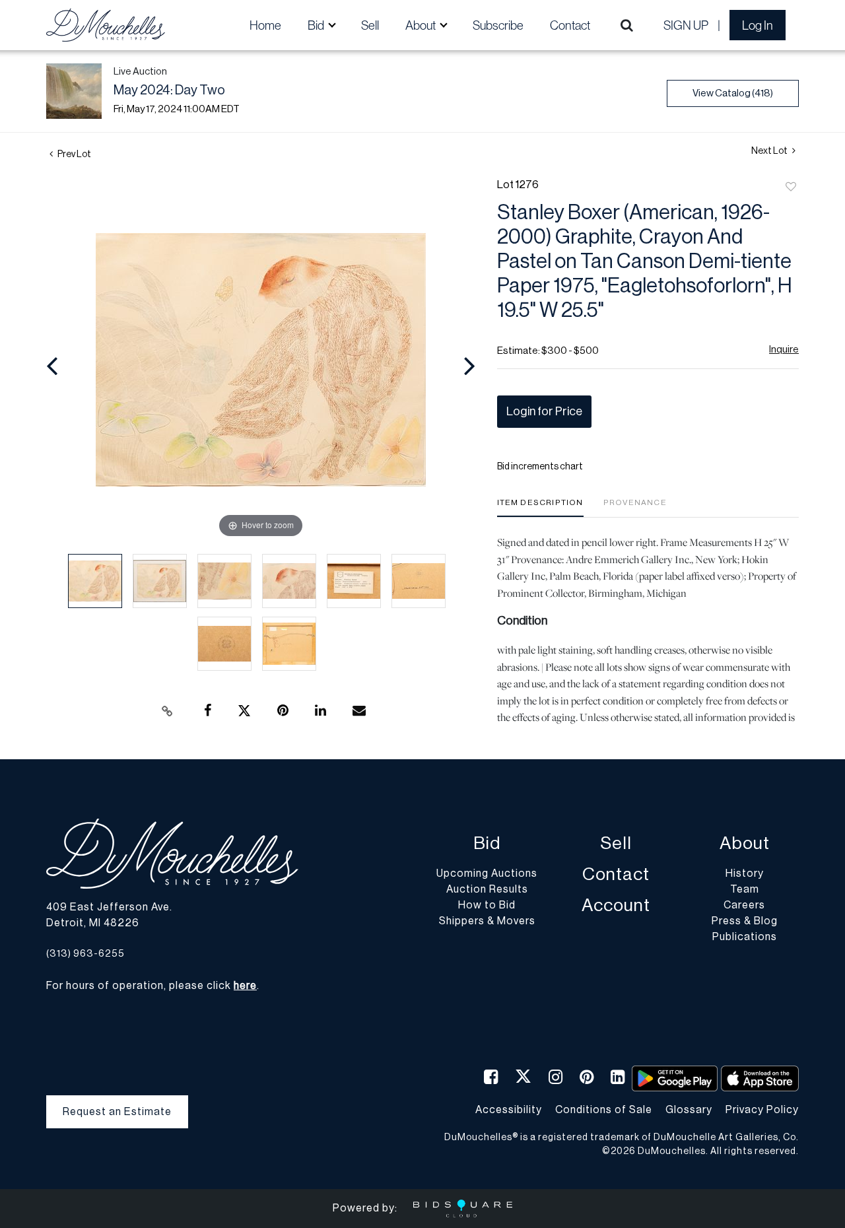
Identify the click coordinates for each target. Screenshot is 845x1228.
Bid (486, 843)
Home (265, 25)
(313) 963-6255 (85, 954)
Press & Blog (745, 921)
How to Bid (487, 905)
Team (744, 889)
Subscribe (498, 25)
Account (616, 905)
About (745, 843)
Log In (757, 25)
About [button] (421, 25)
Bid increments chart (540, 466)
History (745, 873)
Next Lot (770, 151)
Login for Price (544, 411)
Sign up (685, 25)
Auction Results (487, 889)
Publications (744, 937)
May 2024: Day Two (169, 90)
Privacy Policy (762, 1110)
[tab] (540, 507)
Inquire (784, 350)
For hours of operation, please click (151, 985)
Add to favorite (791, 187)
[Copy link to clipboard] (168, 711)
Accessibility (508, 1110)
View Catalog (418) (733, 93)
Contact (570, 25)
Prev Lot (73, 154)
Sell (370, 25)
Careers (744, 905)
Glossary (688, 1110)
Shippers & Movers (487, 921)
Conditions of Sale (603, 1110)
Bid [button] (317, 25)
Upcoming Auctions (486, 873)
